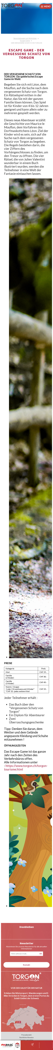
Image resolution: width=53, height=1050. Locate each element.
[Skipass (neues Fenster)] (32, 1044)
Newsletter (26, 943)
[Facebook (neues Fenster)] (36, 933)
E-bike (18, 1043)
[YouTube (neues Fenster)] (16, 933)
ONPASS (4, 1043)
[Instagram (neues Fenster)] (26, 933)
